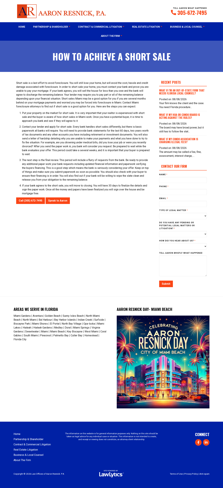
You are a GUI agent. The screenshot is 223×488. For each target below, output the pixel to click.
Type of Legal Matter (173, 210)
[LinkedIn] (206, 442)
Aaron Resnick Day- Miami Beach (144, 309)
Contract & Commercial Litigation (100, 26)
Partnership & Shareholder (50, 26)
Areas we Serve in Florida (36, 309)
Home (21, 26)
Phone (163, 186)
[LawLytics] (111, 474)
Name (163, 174)
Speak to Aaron (57, 200)
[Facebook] (198, 442)
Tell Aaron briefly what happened (180, 253)
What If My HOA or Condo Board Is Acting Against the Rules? (179, 116)
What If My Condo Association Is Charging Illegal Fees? (178, 140)
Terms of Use (176, 473)
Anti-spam (204, 473)
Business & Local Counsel (186, 26)
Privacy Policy (191, 473)
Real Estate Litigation (146, 26)
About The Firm (110, 36)
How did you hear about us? (177, 241)
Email (163, 198)
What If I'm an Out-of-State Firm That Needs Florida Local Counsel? (182, 91)
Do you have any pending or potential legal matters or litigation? (177, 225)
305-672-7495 (192, 13)
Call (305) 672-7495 (30, 200)
